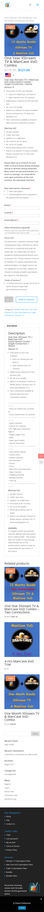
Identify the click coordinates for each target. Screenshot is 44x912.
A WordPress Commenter (14, 754)
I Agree (22, 908)
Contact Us (10, 824)
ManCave (13, 18)
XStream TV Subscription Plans (18, 861)
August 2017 (9, 764)
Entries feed (9, 791)
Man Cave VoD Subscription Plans (19, 864)
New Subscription (16, 191)
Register (7, 784)
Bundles (17, 309)
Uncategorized (10, 774)
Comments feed (10, 795)
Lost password (12, 838)
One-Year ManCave (25, 18)
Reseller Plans (11, 876)
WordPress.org (10, 799)
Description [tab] (12, 326)
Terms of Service (13, 846)
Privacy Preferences (23, 903)
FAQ (8, 820)
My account (10, 842)
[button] (35, 27)
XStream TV (19, 315)
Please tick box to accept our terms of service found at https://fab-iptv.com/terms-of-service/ (22, 286)
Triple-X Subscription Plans (16, 868)
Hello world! (9, 744)
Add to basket (26, 299)
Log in (6, 788)
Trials (8, 835)
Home (6, 18)
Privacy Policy (11, 850)
